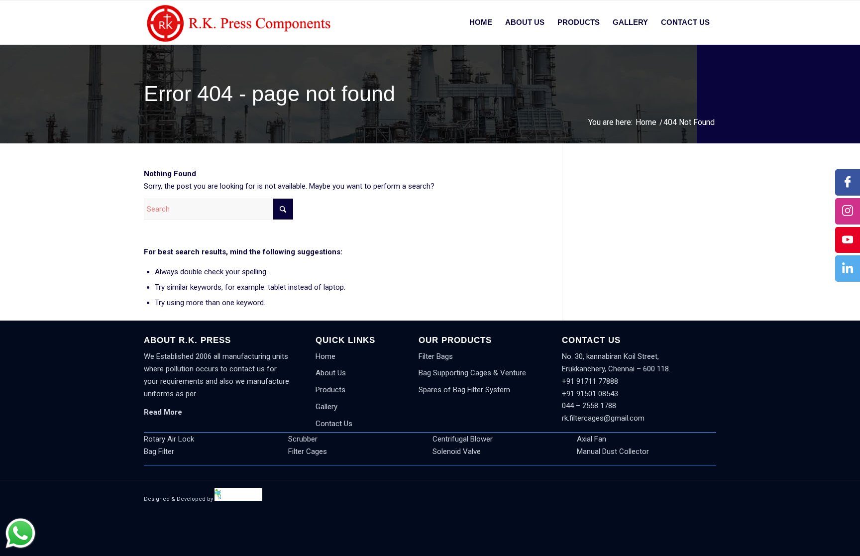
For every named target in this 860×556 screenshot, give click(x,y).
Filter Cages (307, 451)
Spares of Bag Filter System (464, 389)
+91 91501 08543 (590, 393)
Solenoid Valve (456, 451)
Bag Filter (159, 451)
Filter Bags (436, 356)
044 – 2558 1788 (589, 405)
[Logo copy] (238, 22)
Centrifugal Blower (462, 439)
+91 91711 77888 (590, 381)
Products (330, 389)
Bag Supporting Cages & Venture (472, 372)
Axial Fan (591, 439)
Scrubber (303, 439)
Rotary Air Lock (169, 439)
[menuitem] (481, 22)
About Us (331, 372)
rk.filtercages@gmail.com (603, 418)
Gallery (326, 406)
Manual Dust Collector (613, 451)
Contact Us (334, 423)
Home (325, 356)
